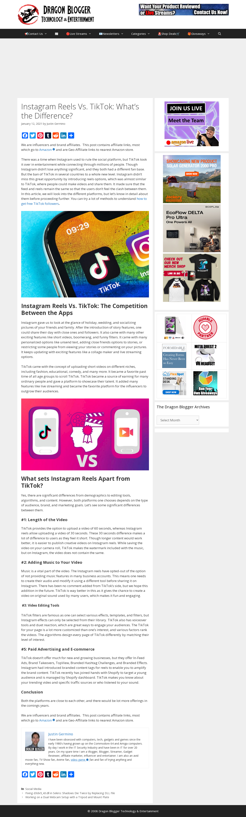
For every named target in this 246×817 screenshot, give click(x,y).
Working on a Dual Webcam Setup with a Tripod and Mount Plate (67, 797)
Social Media (33, 789)
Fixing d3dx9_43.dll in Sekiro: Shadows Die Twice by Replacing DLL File (70, 793)
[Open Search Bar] (219, 33)
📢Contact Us (34, 34)
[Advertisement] (123, 67)
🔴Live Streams (76, 34)
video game (78, 759)
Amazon (45, 149)
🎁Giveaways (197, 34)
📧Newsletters (109, 34)
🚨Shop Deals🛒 (169, 34)
